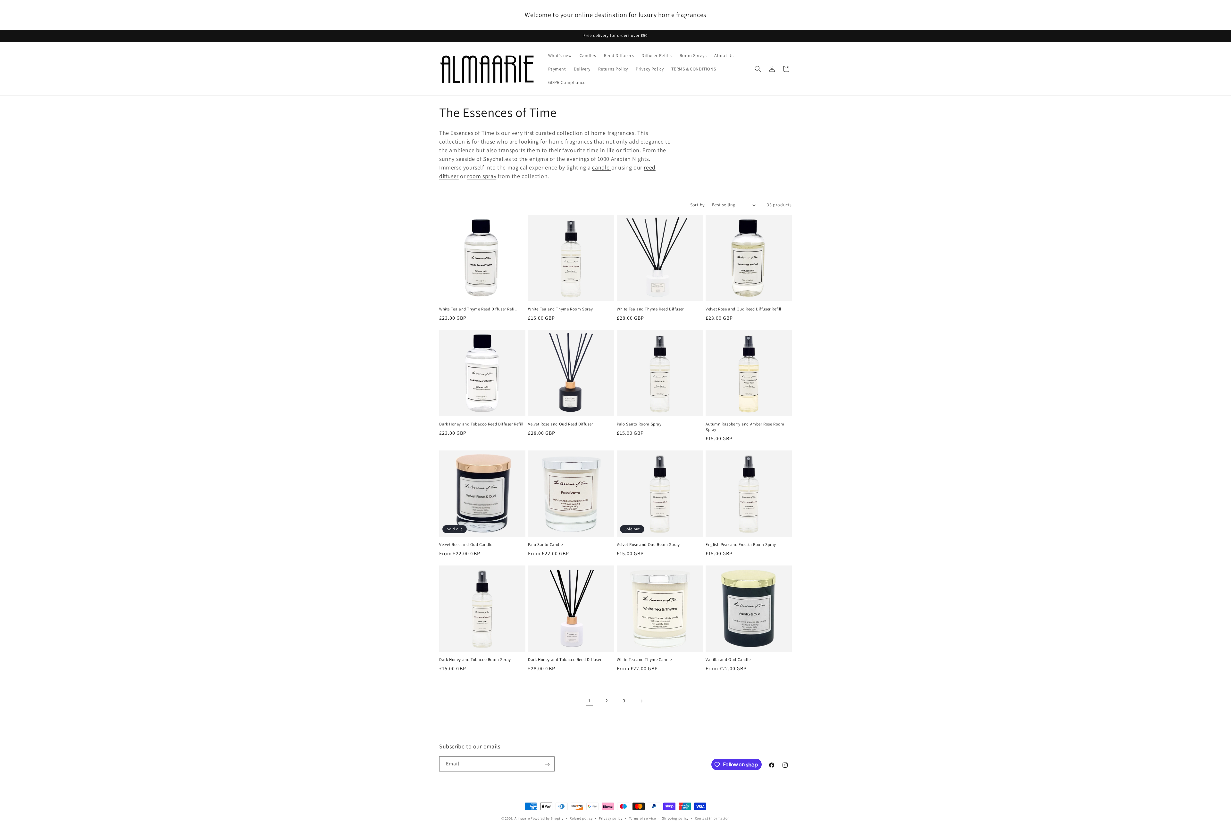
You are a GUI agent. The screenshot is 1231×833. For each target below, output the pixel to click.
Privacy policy (611, 818)
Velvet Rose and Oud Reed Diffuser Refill (743, 309)
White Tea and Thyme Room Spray (560, 309)
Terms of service (642, 818)
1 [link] (589, 700)
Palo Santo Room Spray (639, 424)
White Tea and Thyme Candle (644, 659)
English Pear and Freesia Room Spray (741, 544)
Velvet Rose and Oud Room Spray (648, 544)
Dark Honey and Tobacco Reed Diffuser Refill (481, 424)
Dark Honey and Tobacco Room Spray (475, 659)
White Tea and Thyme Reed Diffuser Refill (478, 309)
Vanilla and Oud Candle (728, 659)
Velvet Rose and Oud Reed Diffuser (560, 424)
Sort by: (698, 205)
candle (601, 167)
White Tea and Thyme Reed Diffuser (650, 309)
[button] (758, 69)
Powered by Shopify (547, 818)
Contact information (712, 818)
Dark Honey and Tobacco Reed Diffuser (565, 659)
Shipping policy (675, 818)
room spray (481, 176)
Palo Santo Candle (545, 544)
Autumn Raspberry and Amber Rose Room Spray (745, 427)
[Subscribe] (547, 764)
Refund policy (581, 818)
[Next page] (641, 701)
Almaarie (522, 818)
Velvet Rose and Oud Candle (465, 544)
